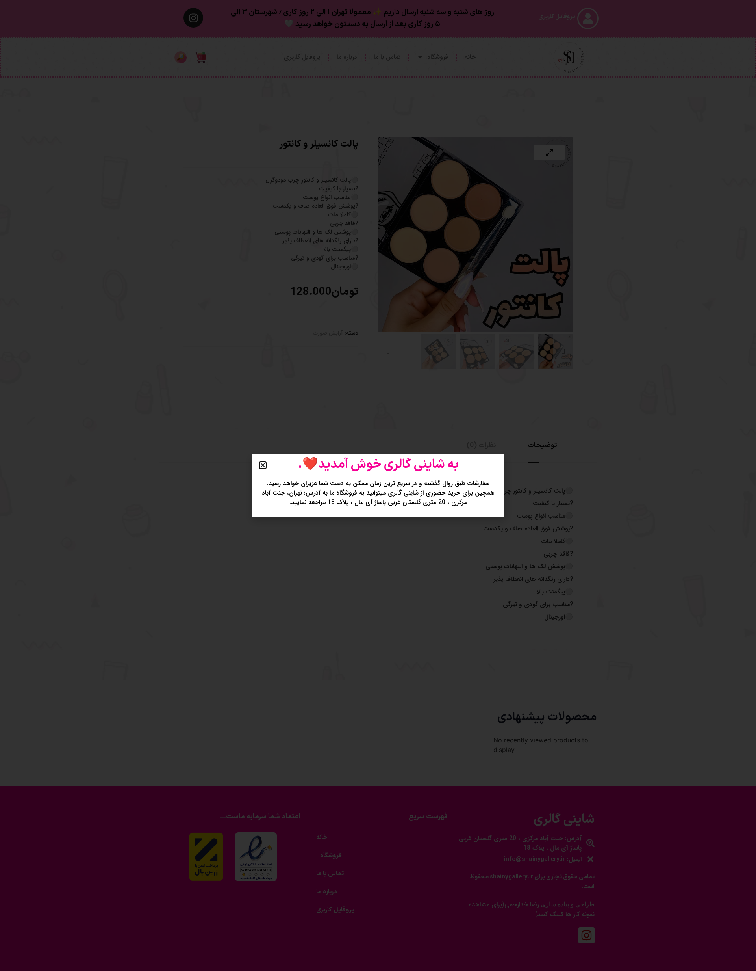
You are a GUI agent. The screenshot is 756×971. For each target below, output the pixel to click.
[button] (263, 465)
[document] (378, 485)
